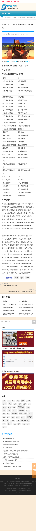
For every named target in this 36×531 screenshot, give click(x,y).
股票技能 (16, 2)
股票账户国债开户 (8, 438)
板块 (8, 413)
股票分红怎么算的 (8, 463)
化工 (9, 61)
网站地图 (13, 483)
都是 (24, 424)
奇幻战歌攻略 (23, 301)
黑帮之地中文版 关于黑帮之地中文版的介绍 (27, 307)
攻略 (28, 407)
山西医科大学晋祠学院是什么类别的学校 (20, 292)
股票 (29, 417)
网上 (13, 417)
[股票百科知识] (18, 7)
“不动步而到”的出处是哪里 (10, 311)
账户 (9, 423)
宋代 (4, 407)
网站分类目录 (30, 481)
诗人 (4, 424)
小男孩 (18, 492)
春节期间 (21, 410)
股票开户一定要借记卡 (9, 304)
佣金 (22, 401)
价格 (18, 401)
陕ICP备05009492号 (26, 483)
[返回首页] (34, 465)
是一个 (27, 410)
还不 (19, 424)
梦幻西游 (14, 414)
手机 (14, 407)
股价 (17, 417)
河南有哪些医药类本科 (10, 286)
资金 (15, 424)
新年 (4, 410)
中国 (8, 401)
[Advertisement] (18, 513)
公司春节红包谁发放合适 (26, 304)
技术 (15, 61)
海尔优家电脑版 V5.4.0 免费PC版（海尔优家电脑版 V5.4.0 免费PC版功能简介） (11, 314)
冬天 (10, 404)
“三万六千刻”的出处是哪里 (11, 457)
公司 (4, 404)
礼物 (8, 417)
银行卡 (4, 427)
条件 (4, 413)
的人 (30, 413)
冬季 (15, 404)
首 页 (3, 2)
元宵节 (28, 401)
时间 (8, 410)
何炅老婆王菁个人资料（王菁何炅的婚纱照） (16, 451)
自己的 (5, 420)
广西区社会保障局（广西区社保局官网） (27, 314)
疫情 (25, 414)
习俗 (13, 401)
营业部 (12, 421)
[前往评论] (34, 470)
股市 (22, 417)
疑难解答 (18, 483)
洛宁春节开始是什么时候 (10, 444)
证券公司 (25, 420)
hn (6, 34)
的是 (4, 417)
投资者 (21, 407)
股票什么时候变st (8, 307)
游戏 (20, 414)
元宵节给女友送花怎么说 (10, 454)
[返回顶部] (34, 475)
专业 (27, 61)
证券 (17, 421)
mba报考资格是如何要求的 (11, 441)
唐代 (24, 404)
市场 (9, 407)
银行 (28, 424)
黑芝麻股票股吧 (7, 448)
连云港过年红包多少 (25, 311)
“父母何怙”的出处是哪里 (10, 460)
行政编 (5, 301)
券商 (20, 404)
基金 (29, 404)
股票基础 (9, 2)
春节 (14, 410)
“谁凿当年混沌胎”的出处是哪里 (12, 466)
